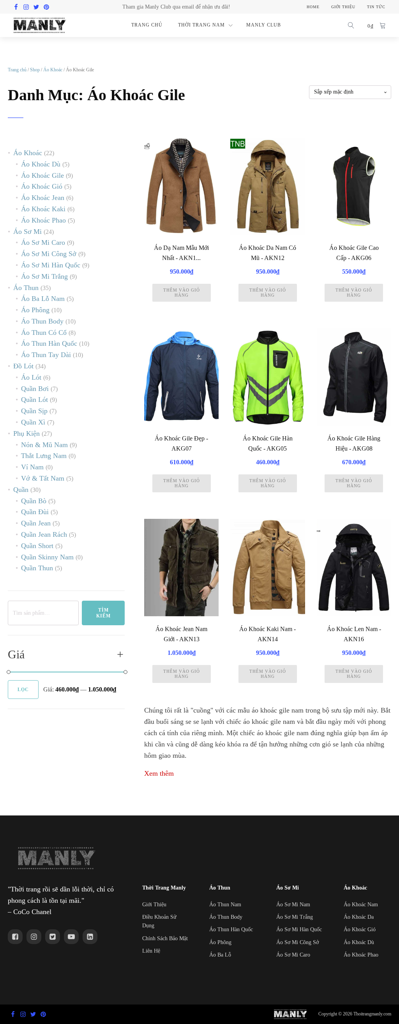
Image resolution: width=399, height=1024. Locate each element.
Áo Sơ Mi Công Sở (48, 254)
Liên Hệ (151, 951)
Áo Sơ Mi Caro (43, 242)
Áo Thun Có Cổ (44, 332)
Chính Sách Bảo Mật (165, 938)
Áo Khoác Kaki (43, 209)
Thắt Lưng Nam (44, 456)
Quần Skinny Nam (47, 557)
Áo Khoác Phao (43, 220)
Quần (20, 489)
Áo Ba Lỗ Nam (43, 298)
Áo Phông (35, 310)
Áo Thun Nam (225, 904)
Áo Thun (26, 288)
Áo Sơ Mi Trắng (44, 276)
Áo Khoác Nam (361, 904)
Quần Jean (36, 523)
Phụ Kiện (26, 433)
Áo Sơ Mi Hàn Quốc (50, 265)
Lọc (23, 689)
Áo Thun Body (42, 321)
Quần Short (37, 546)
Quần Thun (37, 568)
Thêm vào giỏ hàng (181, 292)
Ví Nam (32, 467)
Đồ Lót (23, 366)
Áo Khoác (52, 70)
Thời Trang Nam (201, 25)
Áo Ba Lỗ (220, 955)
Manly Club (263, 25)
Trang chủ (17, 70)
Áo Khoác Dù (40, 164)
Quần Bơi (35, 389)
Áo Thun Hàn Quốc (49, 343)
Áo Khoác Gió (41, 186)
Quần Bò (33, 501)
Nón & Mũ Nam (44, 445)
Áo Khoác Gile (42, 175)
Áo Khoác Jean (42, 198)
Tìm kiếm (103, 612)
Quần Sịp (34, 411)
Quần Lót (34, 399)
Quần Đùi (35, 512)
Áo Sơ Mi (27, 231)
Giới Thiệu (154, 904)
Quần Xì (33, 422)
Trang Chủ (146, 25)
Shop (35, 70)
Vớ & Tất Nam (42, 478)
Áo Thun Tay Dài (46, 355)
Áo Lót (31, 377)
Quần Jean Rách (44, 534)
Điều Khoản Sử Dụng (159, 921)
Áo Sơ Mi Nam (293, 904)
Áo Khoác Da (359, 917)
